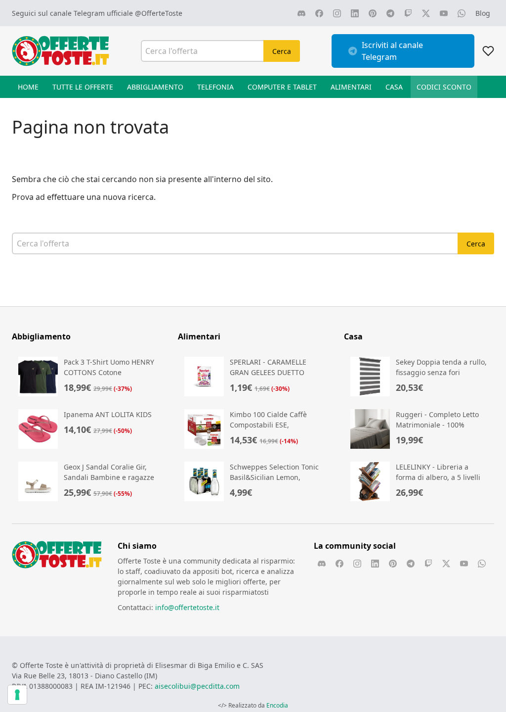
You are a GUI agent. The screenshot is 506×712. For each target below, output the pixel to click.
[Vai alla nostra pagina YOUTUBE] (444, 13)
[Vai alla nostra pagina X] (426, 13)
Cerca (281, 51)
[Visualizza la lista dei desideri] (488, 51)
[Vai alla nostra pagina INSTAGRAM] (337, 13)
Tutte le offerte (82, 87)
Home (28, 87)
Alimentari (351, 87)
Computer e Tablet (282, 87)
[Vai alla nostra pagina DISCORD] (301, 13)
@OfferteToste (158, 13)
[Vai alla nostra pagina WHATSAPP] (461, 13)
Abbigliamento (155, 87)
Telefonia (215, 87)
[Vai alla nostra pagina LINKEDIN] (355, 13)
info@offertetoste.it (187, 607)
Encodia (277, 705)
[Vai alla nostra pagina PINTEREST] (372, 13)
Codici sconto (444, 87)
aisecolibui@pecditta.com (197, 686)
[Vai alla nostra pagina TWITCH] (408, 13)
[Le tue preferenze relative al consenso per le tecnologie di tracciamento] (17, 694)
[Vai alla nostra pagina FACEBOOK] (319, 13)
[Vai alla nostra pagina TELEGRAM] (390, 13)
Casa (394, 87)
